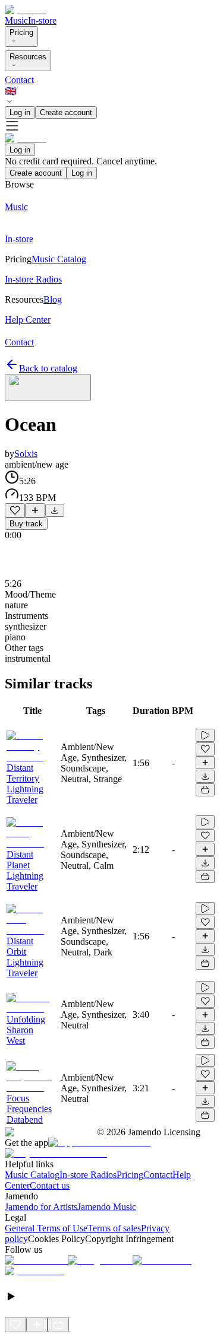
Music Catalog (32, 1175)
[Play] (48, 387)
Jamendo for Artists (41, 1207)
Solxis (25, 454)
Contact (19, 80)
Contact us (50, 1185)
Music (16, 20)
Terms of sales (114, 1228)
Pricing (21, 32)
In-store (42, 20)
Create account (66, 112)
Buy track (26, 523)
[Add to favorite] (15, 510)
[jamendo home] (25, 10)
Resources (28, 56)
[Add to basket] (205, 789)
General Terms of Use (46, 1228)
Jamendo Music (106, 1207)
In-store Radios (88, 1175)
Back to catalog (48, 368)
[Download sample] (54, 510)
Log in (20, 112)
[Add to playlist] (35, 510)
